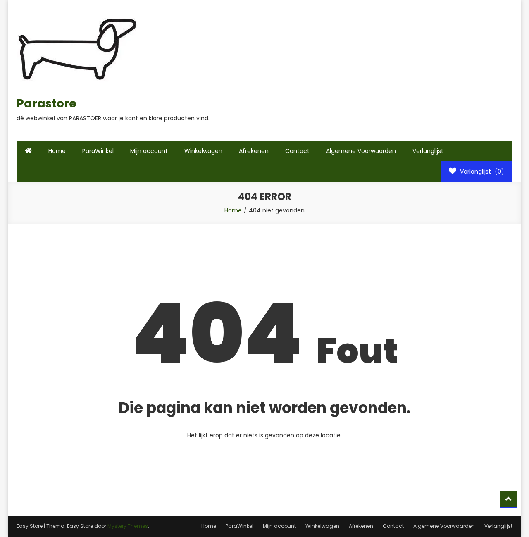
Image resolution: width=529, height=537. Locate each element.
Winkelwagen (203, 151)
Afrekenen (254, 151)
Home (57, 151)
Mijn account (149, 151)
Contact (297, 151)
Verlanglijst (427, 151)
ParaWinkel (98, 151)
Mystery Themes (127, 526)
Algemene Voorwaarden (361, 151)
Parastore (46, 103)
